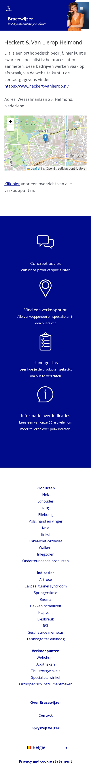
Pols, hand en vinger (46, 521)
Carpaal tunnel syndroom (46, 586)
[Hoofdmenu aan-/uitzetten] (81, 9)
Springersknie (45, 592)
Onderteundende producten (45, 560)
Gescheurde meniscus (46, 632)
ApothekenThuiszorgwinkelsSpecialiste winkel (45, 671)
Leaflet (35, 168)
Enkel (45, 534)
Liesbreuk (45, 619)
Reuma (45, 599)
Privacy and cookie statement (45, 761)
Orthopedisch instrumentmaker (45, 684)
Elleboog (45, 514)
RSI (45, 625)
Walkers (45, 547)
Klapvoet (45, 612)
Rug (45, 508)
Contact (45, 715)
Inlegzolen (45, 554)
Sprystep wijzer (45, 728)
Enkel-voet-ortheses (46, 541)
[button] (45, 138)
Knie (45, 527)
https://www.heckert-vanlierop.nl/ (36, 86)
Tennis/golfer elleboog (45, 639)
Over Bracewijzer (45, 702)
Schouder (45, 501)
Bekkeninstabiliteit (45, 606)
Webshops (45, 657)
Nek (45, 494)
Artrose (45, 579)
